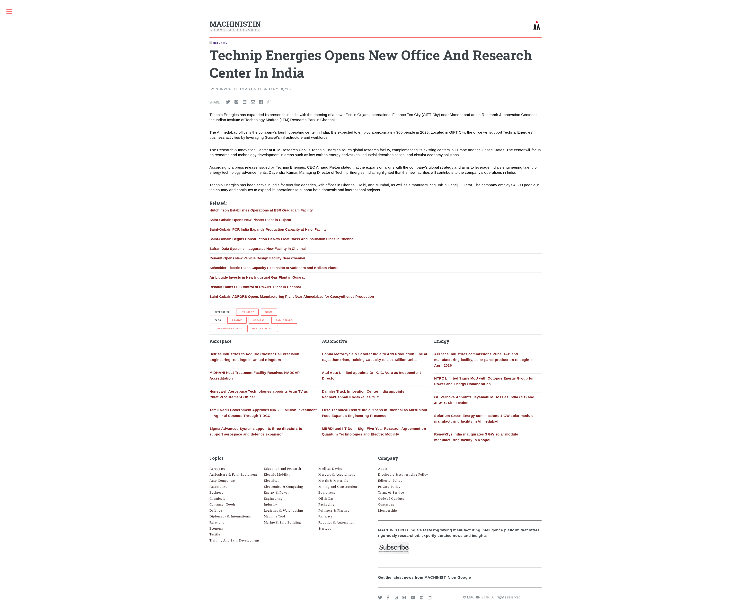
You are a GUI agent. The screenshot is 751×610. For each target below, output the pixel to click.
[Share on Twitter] (228, 102)
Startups (324, 528)
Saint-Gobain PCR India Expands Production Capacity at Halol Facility (268, 229)
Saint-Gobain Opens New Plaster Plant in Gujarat (250, 220)
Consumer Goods (222, 504)
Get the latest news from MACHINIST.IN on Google (424, 577)
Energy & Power (276, 492)
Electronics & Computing (283, 487)
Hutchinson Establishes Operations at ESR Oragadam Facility (261, 210)
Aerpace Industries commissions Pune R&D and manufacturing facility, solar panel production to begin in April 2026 (484, 359)
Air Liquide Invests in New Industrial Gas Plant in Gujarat (257, 277)
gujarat (259, 320)
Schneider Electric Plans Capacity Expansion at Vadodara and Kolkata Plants (273, 268)
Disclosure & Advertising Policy (403, 474)
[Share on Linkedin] (244, 102)
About (382, 469)
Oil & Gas (326, 498)
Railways (325, 516)
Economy (216, 528)
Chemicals (217, 498)
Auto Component (222, 480)
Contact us (386, 504)
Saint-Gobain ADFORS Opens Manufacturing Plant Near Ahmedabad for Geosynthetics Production (291, 297)
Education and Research (282, 469)
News (268, 312)
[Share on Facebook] (261, 102)
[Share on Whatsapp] (236, 102)
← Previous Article (228, 328)
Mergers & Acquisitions (336, 474)
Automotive (218, 487)
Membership (387, 510)
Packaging (326, 504)
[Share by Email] (253, 102)
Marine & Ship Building (282, 522)
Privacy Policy (389, 487)
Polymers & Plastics (333, 510)
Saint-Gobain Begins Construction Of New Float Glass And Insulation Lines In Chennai (281, 239)
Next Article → (263, 328)
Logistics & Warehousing (283, 510)
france (237, 320)
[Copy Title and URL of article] (269, 102)
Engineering (273, 498)
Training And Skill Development (234, 540)
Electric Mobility (277, 474)
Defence (215, 510)
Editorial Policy (390, 480)
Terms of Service (391, 492)
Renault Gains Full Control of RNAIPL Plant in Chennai (255, 287)
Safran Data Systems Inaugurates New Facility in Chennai (257, 249)
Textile (214, 534)
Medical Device (330, 469)
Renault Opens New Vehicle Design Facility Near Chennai (257, 258)
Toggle (9, 11)
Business (216, 492)
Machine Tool (274, 516)
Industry (247, 312)
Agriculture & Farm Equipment (233, 474)
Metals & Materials (333, 480)
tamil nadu (284, 320)
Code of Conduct (391, 498)
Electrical (271, 480)
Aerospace (217, 469)
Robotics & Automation (336, 522)
